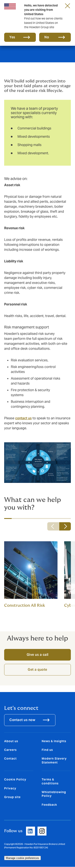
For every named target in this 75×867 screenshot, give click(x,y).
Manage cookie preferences (22, 858)
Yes (12, 37)
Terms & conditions (50, 781)
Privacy (10, 788)
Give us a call (38, 654)
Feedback (49, 805)
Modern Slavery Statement (54, 760)
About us (11, 741)
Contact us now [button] (22, 720)
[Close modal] (67, 6)
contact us (23, 418)
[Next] (65, 526)
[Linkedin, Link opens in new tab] (30, 831)
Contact (10, 758)
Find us (47, 750)
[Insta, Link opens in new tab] (42, 831)
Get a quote (37, 669)
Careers (10, 750)
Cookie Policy (15, 779)
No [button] (46, 37)
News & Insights (54, 741)
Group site (12, 797)
